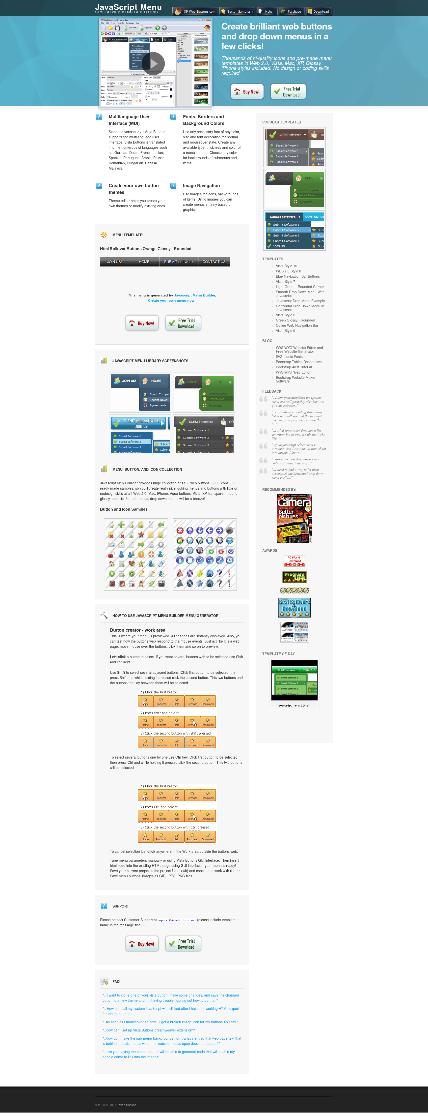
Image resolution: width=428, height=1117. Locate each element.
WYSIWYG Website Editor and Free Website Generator (299, 349)
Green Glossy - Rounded (295, 320)
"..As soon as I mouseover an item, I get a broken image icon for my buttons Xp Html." (170, 1021)
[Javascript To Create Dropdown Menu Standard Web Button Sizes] (136, 554)
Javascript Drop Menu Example (300, 300)
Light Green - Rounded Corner (300, 286)
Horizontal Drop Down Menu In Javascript (300, 307)
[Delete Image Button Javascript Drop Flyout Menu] (140, 434)
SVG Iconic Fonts (289, 356)
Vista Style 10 (286, 265)
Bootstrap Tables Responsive (299, 361)
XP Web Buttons (125, 1105)
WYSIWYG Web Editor (293, 372)
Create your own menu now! (172, 300)
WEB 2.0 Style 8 (288, 270)
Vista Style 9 (285, 330)
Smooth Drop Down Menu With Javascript (300, 293)
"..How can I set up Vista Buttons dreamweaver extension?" (149, 1030)
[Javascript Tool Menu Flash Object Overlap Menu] (205, 554)
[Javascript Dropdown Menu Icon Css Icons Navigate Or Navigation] (294, 147)
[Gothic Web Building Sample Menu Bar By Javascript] (140, 393)
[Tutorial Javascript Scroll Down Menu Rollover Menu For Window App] (294, 230)
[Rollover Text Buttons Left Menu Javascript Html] (204, 393)
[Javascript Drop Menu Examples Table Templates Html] (294, 189)
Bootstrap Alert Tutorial (294, 366)
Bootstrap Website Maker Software (296, 379)
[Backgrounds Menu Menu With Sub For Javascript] (294, 708)
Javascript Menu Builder (194, 295)
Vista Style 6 (285, 314)
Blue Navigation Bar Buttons (298, 276)
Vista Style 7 (285, 281)
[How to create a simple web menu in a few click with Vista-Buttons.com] (153, 64)
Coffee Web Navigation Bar (297, 325)
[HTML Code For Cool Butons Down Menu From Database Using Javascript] (204, 434)
